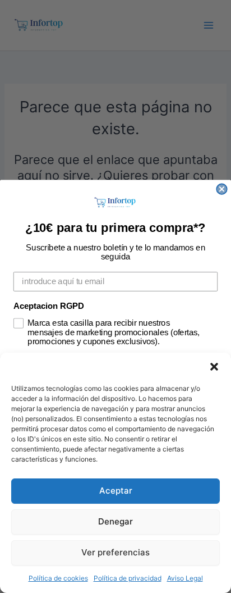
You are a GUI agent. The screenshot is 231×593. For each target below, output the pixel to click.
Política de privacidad (127, 578)
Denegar (115, 521)
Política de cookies (58, 578)
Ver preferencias (115, 552)
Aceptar (115, 490)
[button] (214, 366)
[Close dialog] (221, 189)
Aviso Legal (185, 578)
